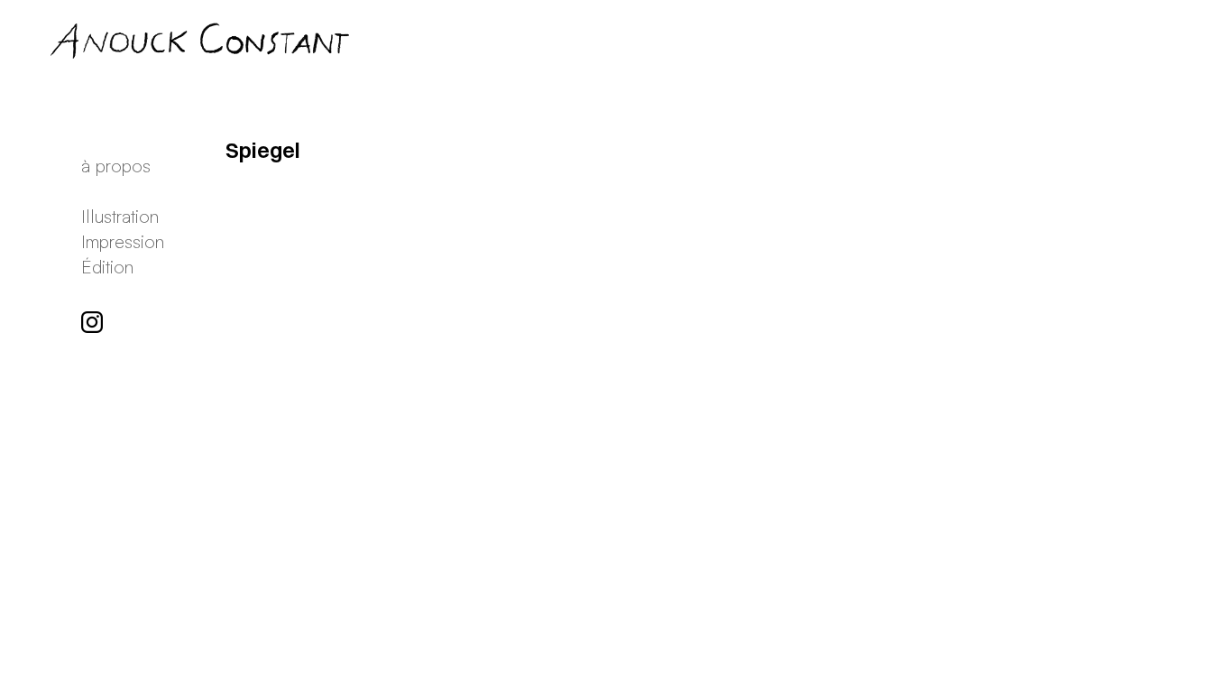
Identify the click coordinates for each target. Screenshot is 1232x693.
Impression (122, 241)
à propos (116, 165)
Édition (107, 266)
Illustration (120, 216)
